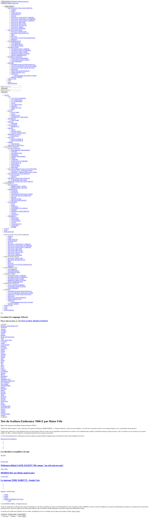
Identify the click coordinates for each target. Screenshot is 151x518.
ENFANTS (11, 137)
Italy (2, 363)
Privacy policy (76, 511)
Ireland (3, 360)
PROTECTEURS (16, 199)
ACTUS (6, 228)
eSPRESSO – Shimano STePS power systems (24, 172)
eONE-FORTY (15, 166)
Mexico (3, 374)
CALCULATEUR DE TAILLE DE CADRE (24, 66)
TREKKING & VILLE (14, 134)
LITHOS (13, 9)
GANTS (13, 222)
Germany (3, 354)
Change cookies (12, 514)
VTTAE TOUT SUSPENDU (19, 161)
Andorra (3, 329)
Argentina (3, 330)
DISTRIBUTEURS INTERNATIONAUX (23, 64)
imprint (6, 496)
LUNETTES (14, 225)
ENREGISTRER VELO (18, 72)
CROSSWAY (15, 136)
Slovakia (3, 398)
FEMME (10, 142)
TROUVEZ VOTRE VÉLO (16, 145)
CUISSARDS (15, 219)
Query (2, 86)
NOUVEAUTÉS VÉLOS (15, 30)
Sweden (3, 404)
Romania (3, 393)
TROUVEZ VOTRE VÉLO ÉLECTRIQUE (20, 181)
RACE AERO (15, 112)
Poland (3, 390)
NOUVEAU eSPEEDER (18, 28)
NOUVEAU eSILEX (17, 27)
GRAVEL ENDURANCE (18, 133)
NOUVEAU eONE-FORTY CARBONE (23, 20)
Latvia (2, 368)
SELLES (13, 197)
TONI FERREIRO (16, 61)
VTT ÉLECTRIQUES (14, 148)
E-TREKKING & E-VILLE (19, 180)
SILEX (13, 129)
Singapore (3, 396)
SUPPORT (11, 63)
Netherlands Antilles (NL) (8, 381)
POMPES (14, 210)
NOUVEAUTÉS (12, 184)
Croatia (3, 343)
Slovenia (3, 399)
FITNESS (10, 122)
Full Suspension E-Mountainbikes (20, 150)
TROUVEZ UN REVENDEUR (20, 71)
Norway (3, 387)
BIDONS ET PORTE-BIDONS (20, 211)
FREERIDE (14, 155)
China (2, 338)
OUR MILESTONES (17, 46)
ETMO (13, 11)
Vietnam (3, 415)
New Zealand (4, 384)
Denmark (3, 346)
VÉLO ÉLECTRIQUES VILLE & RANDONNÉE (22, 169)
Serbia (2, 395)
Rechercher (4, 88)
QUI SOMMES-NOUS (14, 41)
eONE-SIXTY (15, 164)
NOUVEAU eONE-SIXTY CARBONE (22, 17)
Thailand (3, 410)
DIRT (12, 35)
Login (9, 82)
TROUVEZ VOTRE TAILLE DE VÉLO (23, 67)
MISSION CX (15, 126)
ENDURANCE (15, 115)
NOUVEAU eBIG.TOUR (18, 24)
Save (24, 516)
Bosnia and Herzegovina (7, 337)
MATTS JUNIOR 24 (17, 139)
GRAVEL (10, 128)
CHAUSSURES (16, 221)
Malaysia (3, 373)
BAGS (13, 205)
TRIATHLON (12, 118)
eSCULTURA (15, 175)
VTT (9, 96)
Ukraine (3, 412)
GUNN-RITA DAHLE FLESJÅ (20, 60)
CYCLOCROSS (12, 125)
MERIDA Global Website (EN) (9, 326)
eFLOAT (13, 16)
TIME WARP (15, 120)
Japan (2, 365)
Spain (2, 403)
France (2, 352)
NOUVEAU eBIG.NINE (18, 22)
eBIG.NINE (14, 167)
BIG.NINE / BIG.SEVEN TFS (20, 33)
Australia (3, 332)
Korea (2, 366)
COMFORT (14, 159)
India (2, 359)
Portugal (3, 392)
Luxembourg (4, 371)
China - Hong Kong (6, 340)
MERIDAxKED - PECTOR (19, 188)
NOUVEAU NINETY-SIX (19, 31)
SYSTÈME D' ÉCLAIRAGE (19, 208)
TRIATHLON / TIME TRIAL (19, 117)
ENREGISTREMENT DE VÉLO (13, 499)
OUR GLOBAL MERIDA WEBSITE (34, 321)
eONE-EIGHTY (16, 14)
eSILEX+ (14, 177)
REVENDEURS (12, 83)
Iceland (3, 357)
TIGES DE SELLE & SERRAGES (21, 195)
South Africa (4, 401)
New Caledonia (5, 382)
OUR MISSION (15, 42)
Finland (3, 351)
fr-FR (5, 307)
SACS (13, 203)
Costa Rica (4, 341)
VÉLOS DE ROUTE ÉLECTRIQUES (19, 173)
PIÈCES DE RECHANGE (18, 200)
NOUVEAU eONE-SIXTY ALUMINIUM (23, 19)
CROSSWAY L (15, 144)
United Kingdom (5, 414)
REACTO (14, 36)
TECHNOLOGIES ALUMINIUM (21, 50)
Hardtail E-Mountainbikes (18, 156)
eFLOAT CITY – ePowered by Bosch (21, 170)
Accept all (3, 514)
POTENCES (14, 192)
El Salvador (4, 348)
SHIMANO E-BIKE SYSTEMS (20, 53)
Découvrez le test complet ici (9, 439)
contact (6, 494)
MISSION (14, 39)
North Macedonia (5, 385)
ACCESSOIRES (12, 202)
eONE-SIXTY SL (16, 13)
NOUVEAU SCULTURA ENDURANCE (23, 38)
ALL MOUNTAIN (16, 104)
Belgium (3, 335)
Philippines (4, 388)
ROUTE (10, 111)
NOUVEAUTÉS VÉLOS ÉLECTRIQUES (20, 8)
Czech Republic (5, 345)
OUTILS (13, 213)
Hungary (3, 356)
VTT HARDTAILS (16, 100)
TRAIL (13, 103)
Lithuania (3, 370)
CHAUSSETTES (16, 224)
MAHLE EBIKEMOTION (18, 55)
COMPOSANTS (12, 189)
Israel (2, 362)
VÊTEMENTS (12, 216)
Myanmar (3, 377)
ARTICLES (14, 74)
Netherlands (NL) (5, 379)
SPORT (13, 158)
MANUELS (14, 69)
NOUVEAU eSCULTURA (19, 25)
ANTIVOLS (14, 214)
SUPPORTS (14, 206)
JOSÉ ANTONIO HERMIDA (19, 58)
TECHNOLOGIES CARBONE (20, 49)
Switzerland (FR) (5, 407)
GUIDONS (14, 191)
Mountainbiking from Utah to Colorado (25, 75)
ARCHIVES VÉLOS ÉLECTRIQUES (19, 178)
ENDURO (14, 106)
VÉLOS (6, 95)
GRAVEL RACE (16, 131)
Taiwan (3, 409)
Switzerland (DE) (5, 406)
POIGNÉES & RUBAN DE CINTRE (22, 194)
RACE (13, 114)
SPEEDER (14, 123)
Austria (3, 334)
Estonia (3, 349)
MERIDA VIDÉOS (16, 77)
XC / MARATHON (16, 101)
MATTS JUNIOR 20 (17, 140)
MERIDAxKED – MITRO (18, 186)
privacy (6, 497)
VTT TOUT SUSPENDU (18, 98)
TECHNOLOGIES (13, 47)
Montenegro (4, 376)
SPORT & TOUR (16, 107)
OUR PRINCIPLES (17, 44)
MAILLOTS (14, 217)
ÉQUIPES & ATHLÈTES (15, 56)
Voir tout (3, 455)
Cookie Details (21, 514)
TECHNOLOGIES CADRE (19, 52)
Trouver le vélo (12, 78)
